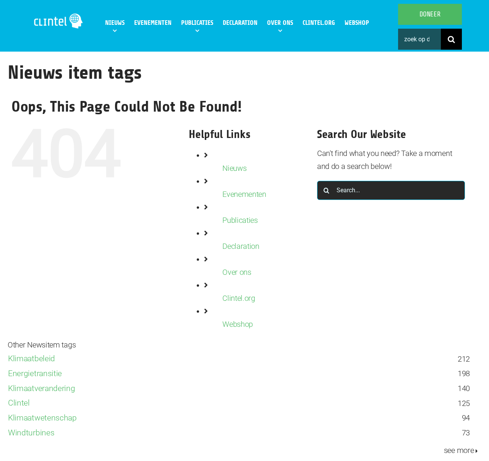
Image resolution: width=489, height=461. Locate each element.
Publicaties (240, 220)
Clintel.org (238, 298)
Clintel (19, 402)
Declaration (240, 246)
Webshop (237, 324)
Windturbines (31, 432)
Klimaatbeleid (31, 358)
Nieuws (234, 168)
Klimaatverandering (41, 388)
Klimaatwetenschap (42, 417)
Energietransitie (35, 373)
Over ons (236, 272)
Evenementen (244, 194)
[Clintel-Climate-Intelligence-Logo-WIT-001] (59, 15)
